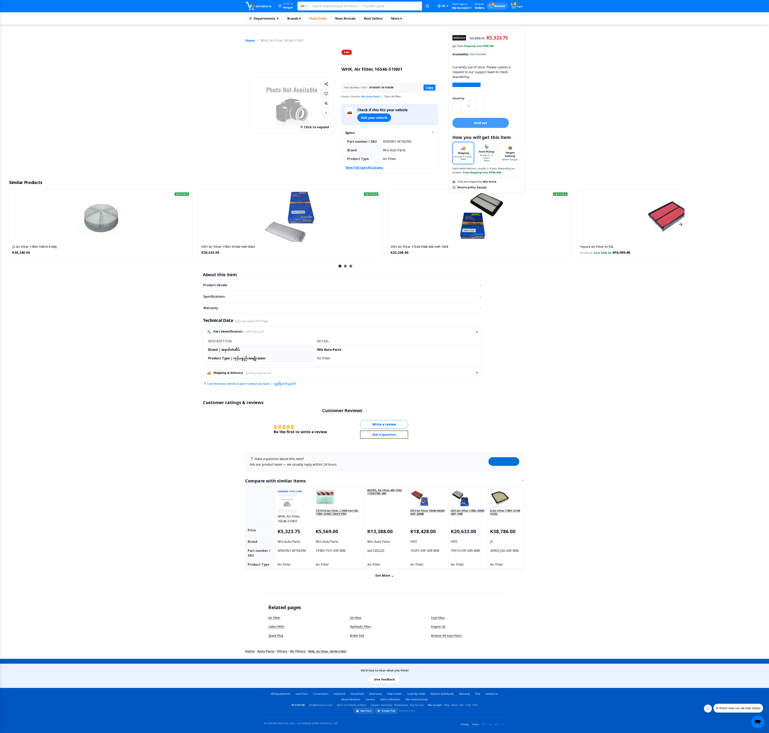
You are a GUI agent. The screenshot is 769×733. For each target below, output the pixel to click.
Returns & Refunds (442, 694)
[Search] (427, 6)
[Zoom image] (326, 103)
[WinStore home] (258, 6)
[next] (680, 224)
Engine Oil (438, 626)
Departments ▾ (266, 18)
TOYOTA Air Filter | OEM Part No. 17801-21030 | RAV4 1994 (337, 512)
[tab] (463, 153)
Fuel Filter (438, 618)
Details (482, 187)
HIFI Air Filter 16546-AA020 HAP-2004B (427, 512)
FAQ (477, 694)
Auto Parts (266, 651)
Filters (282, 651)
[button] (285, 6)
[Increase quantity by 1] (480, 103)
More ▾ (396, 18)
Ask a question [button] (384, 434)
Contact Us (491, 694)
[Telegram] (490, 724)
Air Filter (274, 618)
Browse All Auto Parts (446, 635)
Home (250, 40)
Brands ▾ (294, 18)
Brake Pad (357, 635)
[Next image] (326, 113)
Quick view (101, 237)
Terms (475, 724)
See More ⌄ (384, 575)
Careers (370, 699)
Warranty (342, 308)
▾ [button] (445, 6)
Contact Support (466, 85)
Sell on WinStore (390, 699)
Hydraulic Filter (360, 626)
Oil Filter (356, 618)
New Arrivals (345, 18)
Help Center (394, 694)
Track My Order (416, 694)
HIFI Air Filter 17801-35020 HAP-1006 (467, 512)
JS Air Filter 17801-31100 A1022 (505, 512)
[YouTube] (496, 724)
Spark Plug (275, 635)
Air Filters (298, 651)
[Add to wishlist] (326, 94)
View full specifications (364, 167)
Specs (349, 132)
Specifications (342, 296)
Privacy (465, 724)
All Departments (280, 694)
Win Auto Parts (370, 96)
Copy (429, 87)
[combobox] (365, 6)
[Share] (326, 84)
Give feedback (384, 679)
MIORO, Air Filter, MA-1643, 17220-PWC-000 (384, 492)
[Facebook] (483, 724)
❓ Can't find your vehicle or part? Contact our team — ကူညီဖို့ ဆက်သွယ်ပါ (249, 383)
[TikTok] (503, 724)
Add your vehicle (374, 117)
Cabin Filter (276, 626)
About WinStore (350, 699)
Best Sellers (373, 18)
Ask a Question (504, 461)
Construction (320, 694)
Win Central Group (417, 699)
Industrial (339, 694)
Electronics (375, 694)
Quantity (458, 98)
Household (357, 694)
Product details (342, 285)
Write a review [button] (384, 424)
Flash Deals (318, 18)
